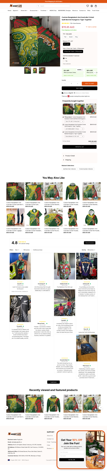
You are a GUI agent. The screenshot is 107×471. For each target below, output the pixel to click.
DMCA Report (25, 460)
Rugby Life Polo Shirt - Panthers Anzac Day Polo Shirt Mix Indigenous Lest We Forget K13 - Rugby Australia (20, 291)
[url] (17, 442)
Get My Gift (71, 459)
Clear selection (67, 63)
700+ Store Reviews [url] (75, 23)
